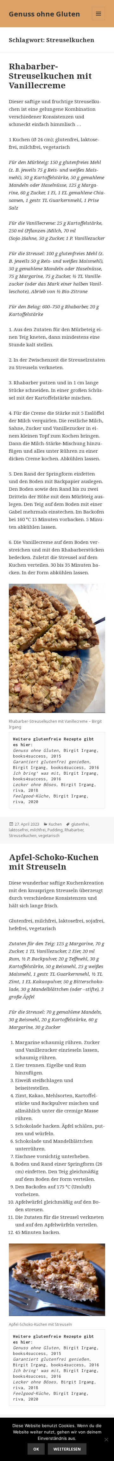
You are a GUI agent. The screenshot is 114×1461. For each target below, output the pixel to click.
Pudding (55, 830)
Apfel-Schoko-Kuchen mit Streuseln (54, 861)
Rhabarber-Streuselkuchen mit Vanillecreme (50, 75)
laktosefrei (18, 830)
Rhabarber (74, 830)
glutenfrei (80, 824)
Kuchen (55, 824)
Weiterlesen (67, 1449)
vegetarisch (49, 835)
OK (36, 1449)
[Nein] (106, 1439)
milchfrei (38, 830)
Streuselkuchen (22, 835)
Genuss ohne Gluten (44, 13)
